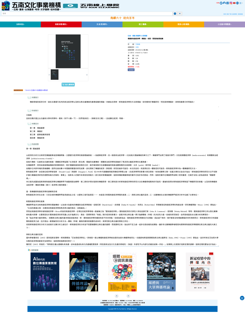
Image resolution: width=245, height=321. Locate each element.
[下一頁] (87, 75)
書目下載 (229, 14)
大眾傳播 (144, 36)
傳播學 (138, 36)
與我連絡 (240, 14)
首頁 (224, 14)
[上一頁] (49, 75)
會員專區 (234, 14)
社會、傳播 (132, 36)
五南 (137, 47)
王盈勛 (138, 44)
